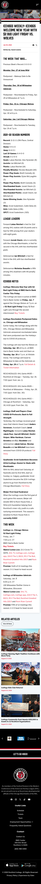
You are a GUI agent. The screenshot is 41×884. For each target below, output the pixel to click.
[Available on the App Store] (12, 865)
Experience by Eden (26, 875)
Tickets (20, 814)
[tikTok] (24, 799)
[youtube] (29, 799)
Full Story (26, 486)
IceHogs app (20, 595)
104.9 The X (13, 556)
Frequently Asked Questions (20, 826)
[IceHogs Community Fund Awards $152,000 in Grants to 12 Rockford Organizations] (20, 705)
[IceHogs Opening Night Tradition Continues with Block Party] (20, 640)
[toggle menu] (37, 4)
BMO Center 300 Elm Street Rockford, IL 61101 (20, 843)
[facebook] (11, 799)
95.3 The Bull (29, 556)
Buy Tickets (20, 313)
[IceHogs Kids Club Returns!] (20, 673)
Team (20, 818)
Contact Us (20, 837)
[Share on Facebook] (33, 45)
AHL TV (12, 553)
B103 (21, 556)
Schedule (20, 810)
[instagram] (15, 799)
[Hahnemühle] (25, 739)
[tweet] (36, 45)
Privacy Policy (12, 875)
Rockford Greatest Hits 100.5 (15, 559)
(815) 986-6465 (20, 849)
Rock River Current (24, 601)
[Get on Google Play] (28, 865)
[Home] (5, 4)
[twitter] (20, 799)
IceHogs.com (21, 553)
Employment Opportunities (20, 822)
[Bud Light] (14, 739)
